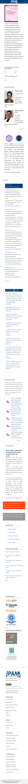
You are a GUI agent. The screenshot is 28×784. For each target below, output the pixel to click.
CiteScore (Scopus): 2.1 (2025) (12, 551)
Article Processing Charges (12, 735)
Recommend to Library (13, 535)
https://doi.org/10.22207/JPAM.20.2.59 (13, 206)
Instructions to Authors (11, 740)
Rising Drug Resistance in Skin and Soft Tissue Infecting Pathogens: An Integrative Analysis (13, 271)
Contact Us (8, 715)
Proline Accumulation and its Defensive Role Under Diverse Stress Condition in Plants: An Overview (16, 411)
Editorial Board (9, 702)
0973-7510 (13, 678)
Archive (7, 727)
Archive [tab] (16, 290)
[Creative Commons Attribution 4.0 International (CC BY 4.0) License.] (8, 685)
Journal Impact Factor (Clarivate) (11, 67)
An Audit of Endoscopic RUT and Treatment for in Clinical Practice (14, 340)
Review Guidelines (10, 743)
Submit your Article (12, 529)
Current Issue (9, 722)
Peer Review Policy (10, 762)
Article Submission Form (11, 749)
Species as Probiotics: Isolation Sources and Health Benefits (13, 331)
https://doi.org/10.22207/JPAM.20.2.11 (13, 277)
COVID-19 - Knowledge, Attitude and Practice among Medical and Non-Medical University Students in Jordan (16, 402)
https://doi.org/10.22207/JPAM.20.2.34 (13, 264)
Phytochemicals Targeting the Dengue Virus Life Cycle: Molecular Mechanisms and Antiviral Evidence (13, 213)
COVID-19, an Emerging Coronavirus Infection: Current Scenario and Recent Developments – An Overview (16, 426)
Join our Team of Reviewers (12, 769)
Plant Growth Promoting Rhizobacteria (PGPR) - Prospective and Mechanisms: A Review (14, 316)
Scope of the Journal (10, 738)
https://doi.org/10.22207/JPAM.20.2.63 (13, 249)
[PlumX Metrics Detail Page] (8, 402)
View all (19, 440)
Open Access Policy (10, 707)
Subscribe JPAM (11, 532)
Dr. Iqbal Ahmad (19, 93)
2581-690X (14, 680)
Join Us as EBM (11, 542)
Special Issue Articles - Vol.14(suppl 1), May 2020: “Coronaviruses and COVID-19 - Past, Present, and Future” (13, 516)
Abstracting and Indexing (11, 704)
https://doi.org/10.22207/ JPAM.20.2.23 (13, 226)
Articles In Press (9, 725)
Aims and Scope (9, 699)
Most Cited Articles (10, 380)
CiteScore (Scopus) (10, 76)
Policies (7, 746)
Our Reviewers (9, 772)
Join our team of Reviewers (14, 539)
